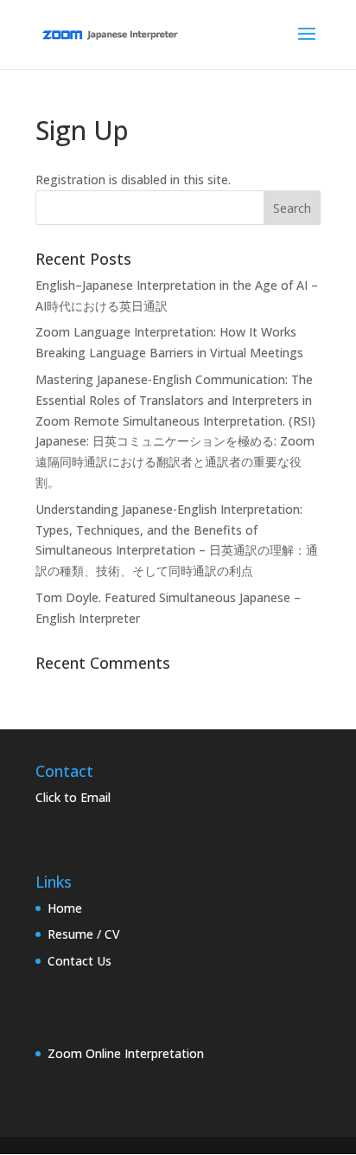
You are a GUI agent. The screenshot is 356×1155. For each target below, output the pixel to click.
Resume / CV (84, 934)
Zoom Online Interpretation (126, 1053)
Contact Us (79, 961)
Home (65, 908)
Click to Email (73, 797)
